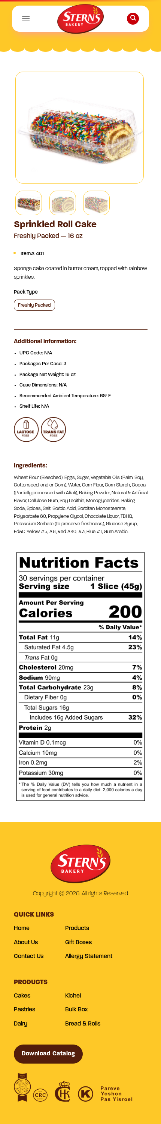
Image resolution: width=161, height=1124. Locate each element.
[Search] (133, 19)
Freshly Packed (34, 305)
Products (77, 929)
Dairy (20, 1024)
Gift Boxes (78, 943)
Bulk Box (76, 1010)
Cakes (22, 996)
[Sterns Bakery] (80, 20)
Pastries (24, 1010)
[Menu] (25, 18)
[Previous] (27, 128)
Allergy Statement (88, 956)
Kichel (73, 996)
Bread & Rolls (82, 1024)
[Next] (131, 128)
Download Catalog (48, 1054)
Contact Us (28, 956)
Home (22, 929)
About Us (26, 943)
